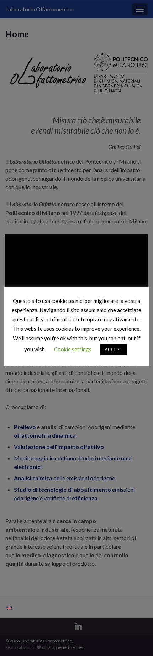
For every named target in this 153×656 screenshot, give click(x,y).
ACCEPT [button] (114, 349)
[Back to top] (137, 640)
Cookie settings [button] (72, 349)
